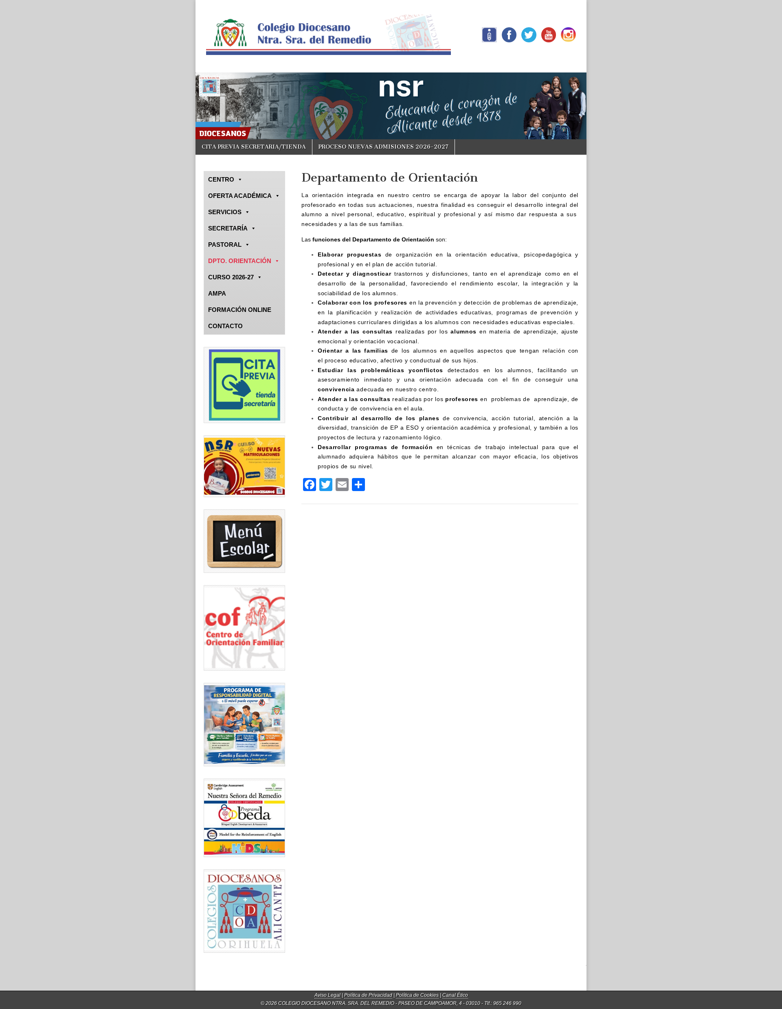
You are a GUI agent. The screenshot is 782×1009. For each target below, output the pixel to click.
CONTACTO (225, 325)
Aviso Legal (327, 995)
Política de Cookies (417, 995)
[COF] (244, 628)
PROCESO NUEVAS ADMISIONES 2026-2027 (383, 146)
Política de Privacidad (368, 995)
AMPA (217, 293)
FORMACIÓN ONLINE (239, 309)
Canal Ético (455, 995)
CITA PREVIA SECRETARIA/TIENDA (254, 146)
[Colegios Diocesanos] (244, 911)
